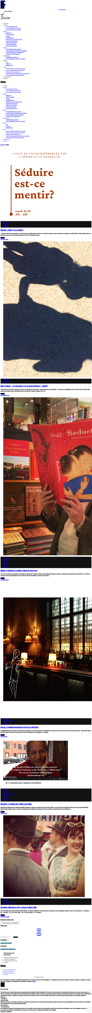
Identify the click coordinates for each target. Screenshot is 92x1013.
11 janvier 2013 (4, 813)
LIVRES (5, 67)
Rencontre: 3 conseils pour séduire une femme (16, 804)
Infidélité (5, 564)
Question (5, 225)
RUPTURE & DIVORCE (11, 44)
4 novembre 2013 (5, 580)
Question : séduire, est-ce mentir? (12, 230)
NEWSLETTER (9, 65)
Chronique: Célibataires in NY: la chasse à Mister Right (19, 907)
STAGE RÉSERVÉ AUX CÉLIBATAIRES (15, 52)
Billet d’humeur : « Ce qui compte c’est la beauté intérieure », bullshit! (24, 386)
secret (4, 722)
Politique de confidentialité (9, 959)
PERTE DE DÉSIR (10, 34)
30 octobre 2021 (4, 239)
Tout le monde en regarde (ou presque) (15, 68)
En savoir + (33, 981)
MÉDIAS (5, 60)
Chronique (5, 901)
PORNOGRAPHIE (10, 38)
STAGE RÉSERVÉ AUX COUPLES (13, 49)
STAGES (5, 47)
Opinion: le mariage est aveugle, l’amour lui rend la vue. (19, 570)
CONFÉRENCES (7, 55)
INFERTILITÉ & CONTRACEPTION (14, 39)
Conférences (6, 223)
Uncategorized (6, 799)
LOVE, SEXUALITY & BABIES (8, 720)
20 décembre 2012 (5, 917)
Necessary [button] (3, 997)
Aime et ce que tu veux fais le (13, 72)
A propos (6, 23)
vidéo (4, 801)
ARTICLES (8, 63)
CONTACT (6, 78)
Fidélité (5, 562)
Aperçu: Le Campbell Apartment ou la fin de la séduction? (20, 727)
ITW (7, 62)
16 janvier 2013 (4, 736)
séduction (5, 227)
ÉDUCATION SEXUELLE (11, 46)
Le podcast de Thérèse (11, 26)
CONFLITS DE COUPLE (11, 42)
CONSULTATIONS (7, 76)
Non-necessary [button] (4, 1005)
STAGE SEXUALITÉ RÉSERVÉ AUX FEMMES (16, 51)
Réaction (5, 565)
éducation (5, 792)
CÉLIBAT (8, 36)
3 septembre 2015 (5, 395)
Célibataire (5, 381)
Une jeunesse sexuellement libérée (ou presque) (18, 73)
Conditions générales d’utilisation (11, 957)
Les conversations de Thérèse (13, 29)
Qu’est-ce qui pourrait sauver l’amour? (15, 70)
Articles (5, 222)
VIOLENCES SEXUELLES (12, 41)
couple (4, 557)
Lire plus (3, 238)
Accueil (2, 145)
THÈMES (5, 31)
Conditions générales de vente (10, 960)
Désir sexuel (6, 383)
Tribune (5, 904)
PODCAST (6, 25)
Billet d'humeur (6, 379)
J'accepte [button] (28, 981)
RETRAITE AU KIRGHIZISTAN (13, 54)
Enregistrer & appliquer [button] (6, 1011)
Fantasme (5, 561)
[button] (31, 82)
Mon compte (62, 9)
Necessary (4, 998)
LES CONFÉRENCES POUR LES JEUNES (15, 59)
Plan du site (6, 962)
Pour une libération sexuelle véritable (15, 75)
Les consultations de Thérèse (13, 28)
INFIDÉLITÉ (8, 33)
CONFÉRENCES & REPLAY (12, 57)
